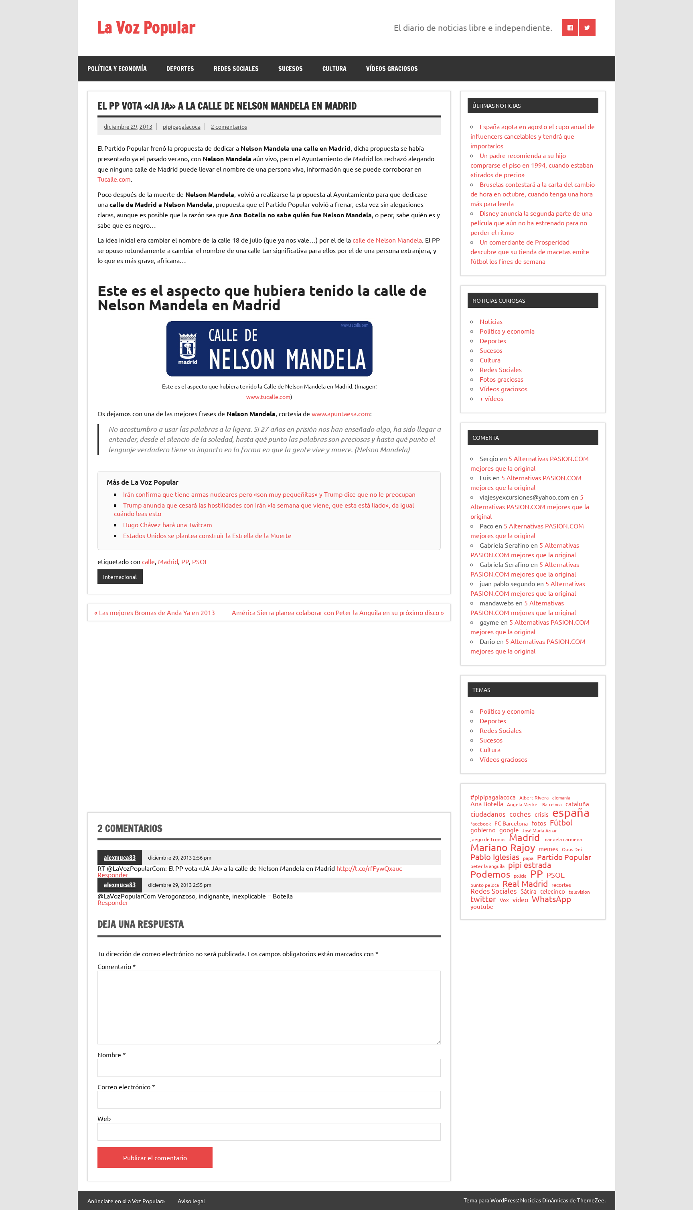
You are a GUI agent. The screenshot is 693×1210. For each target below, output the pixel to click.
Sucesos (290, 68)
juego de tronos (487, 839)
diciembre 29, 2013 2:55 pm (179, 884)
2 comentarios (229, 126)
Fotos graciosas (501, 379)
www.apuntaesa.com (341, 413)
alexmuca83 (120, 857)
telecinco (552, 891)
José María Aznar (539, 830)
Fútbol (561, 822)
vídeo (520, 899)
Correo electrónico (126, 1086)
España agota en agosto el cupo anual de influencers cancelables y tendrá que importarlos (532, 136)
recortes (561, 885)
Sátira (529, 891)
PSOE (200, 561)
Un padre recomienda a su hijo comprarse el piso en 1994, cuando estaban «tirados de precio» (531, 164)
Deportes (180, 68)
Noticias (491, 321)
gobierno (483, 830)
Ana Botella (486, 803)
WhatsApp (551, 898)
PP (185, 561)
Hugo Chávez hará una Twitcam (167, 524)
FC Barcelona (511, 823)
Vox (504, 900)
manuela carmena (562, 839)
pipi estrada (529, 865)
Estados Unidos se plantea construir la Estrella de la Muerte (207, 535)
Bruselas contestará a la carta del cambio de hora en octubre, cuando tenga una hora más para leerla (532, 193)
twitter (483, 899)
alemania (561, 797)
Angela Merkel (523, 804)
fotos (538, 823)
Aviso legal (191, 1201)
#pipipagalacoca (493, 797)
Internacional (120, 576)
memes (548, 849)
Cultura (334, 68)
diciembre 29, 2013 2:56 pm (179, 857)
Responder (112, 874)
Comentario (116, 966)
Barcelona (552, 804)
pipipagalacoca (182, 126)
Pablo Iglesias (494, 857)
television (579, 892)
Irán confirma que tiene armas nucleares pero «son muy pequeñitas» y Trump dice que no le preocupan (269, 494)
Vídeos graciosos (392, 68)
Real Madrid (525, 883)
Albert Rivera (534, 797)
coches (520, 814)
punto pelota (484, 885)
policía (520, 876)
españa (571, 812)
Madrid (168, 561)
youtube (481, 907)
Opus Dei (572, 849)
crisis (542, 814)
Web (104, 1118)
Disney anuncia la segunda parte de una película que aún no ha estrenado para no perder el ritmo (531, 222)
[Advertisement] (269, 721)
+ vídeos (491, 398)
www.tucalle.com (268, 396)
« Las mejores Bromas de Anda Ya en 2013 (154, 612)
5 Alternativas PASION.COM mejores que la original (529, 506)
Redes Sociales (236, 68)
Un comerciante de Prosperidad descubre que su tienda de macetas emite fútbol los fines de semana (529, 251)
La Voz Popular (146, 27)
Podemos (490, 874)
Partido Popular (564, 857)
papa (528, 858)
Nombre (111, 1054)
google (509, 830)
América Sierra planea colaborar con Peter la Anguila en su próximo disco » (338, 612)
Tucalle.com (114, 179)
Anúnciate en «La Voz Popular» (126, 1201)
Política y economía (117, 68)
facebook (480, 824)
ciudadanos (488, 814)
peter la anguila (487, 866)
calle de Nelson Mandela (387, 240)
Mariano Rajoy (502, 847)
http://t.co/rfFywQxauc (369, 868)
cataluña (577, 804)
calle (148, 561)
